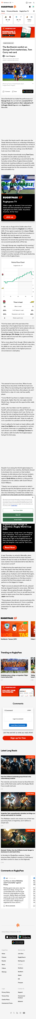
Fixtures (4, 957)
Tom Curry (30, 155)
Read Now (10, 547)
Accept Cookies (18, 519)
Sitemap (4, 972)
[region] (18, 509)
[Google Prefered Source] (27, 92)
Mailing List (21, 961)
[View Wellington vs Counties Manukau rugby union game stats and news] (8, 19)
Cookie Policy (6, 999)
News (3, 11)
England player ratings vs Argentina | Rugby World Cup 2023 (17, 526)
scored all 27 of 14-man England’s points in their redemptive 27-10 (17, 103)
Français (20, 982)
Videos (4, 968)
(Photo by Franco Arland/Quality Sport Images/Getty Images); (13, 84)
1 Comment (7, 91)
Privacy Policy (6, 992)
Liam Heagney (10, 56)
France (16, 237)
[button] (34, 11)
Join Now (20, 953)
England (21, 229)
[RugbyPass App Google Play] (25, 937)
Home (3, 953)
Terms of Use (5, 996)
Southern (20, 972)
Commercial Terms (7, 1003)
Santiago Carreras (24, 430)
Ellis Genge (15, 334)
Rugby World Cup (9, 105)
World (19, 975)
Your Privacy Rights (18, 510)
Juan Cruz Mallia (7, 426)
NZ (19, 979)
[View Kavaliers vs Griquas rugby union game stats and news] (29, 19)
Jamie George (6, 334)
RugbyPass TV (24, 11)
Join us (9, 217)
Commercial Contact (21, 997)
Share (15, 91)
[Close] (33, 497)
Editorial (20, 1001)
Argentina (25, 105)
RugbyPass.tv (22, 957)
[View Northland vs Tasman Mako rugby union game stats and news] (19, 19)
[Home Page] (8, 6)
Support (20, 992)
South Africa (11, 478)
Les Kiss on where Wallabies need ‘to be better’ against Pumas (13, 883)
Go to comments (9, 906)
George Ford (5, 101)
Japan (3, 596)
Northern (20, 968)
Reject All (18, 515)
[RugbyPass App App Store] (11, 937)
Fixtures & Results (12, 11)
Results (4, 961)
